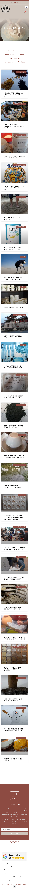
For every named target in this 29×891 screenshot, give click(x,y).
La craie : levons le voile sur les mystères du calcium (13, 396)
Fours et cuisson (9, 62)
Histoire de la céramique (14, 51)
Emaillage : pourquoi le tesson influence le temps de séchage (14, 638)
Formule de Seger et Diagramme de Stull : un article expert (14, 126)
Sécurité (22, 54)
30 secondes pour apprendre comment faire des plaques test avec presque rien (14, 517)
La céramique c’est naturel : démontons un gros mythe (13, 278)
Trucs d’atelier (21, 62)
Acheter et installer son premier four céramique (12, 608)
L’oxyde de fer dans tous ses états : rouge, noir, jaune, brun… (13, 94)
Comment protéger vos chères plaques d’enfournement (14, 578)
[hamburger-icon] (11, 2)
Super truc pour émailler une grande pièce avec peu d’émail (14, 456)
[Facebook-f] (11, 842)
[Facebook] (15, 2)
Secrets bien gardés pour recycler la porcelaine (12, 248)
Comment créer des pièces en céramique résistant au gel (14, 729)
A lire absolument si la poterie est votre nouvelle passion (14, 548)
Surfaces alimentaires (14, 58)
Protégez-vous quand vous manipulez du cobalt (13, 426)
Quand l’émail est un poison (13, 307)
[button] (20, 2)
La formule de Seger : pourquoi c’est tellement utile (14, 156)
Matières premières (10, 54)
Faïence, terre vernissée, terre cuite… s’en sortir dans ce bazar (14, 187)
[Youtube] (17, 842)
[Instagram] (17, 2)
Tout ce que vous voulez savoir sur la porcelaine (12, 486)
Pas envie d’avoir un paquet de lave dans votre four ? (14, 699)
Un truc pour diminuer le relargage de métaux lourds (14, 366)
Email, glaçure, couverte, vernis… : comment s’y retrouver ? (12, 669)
